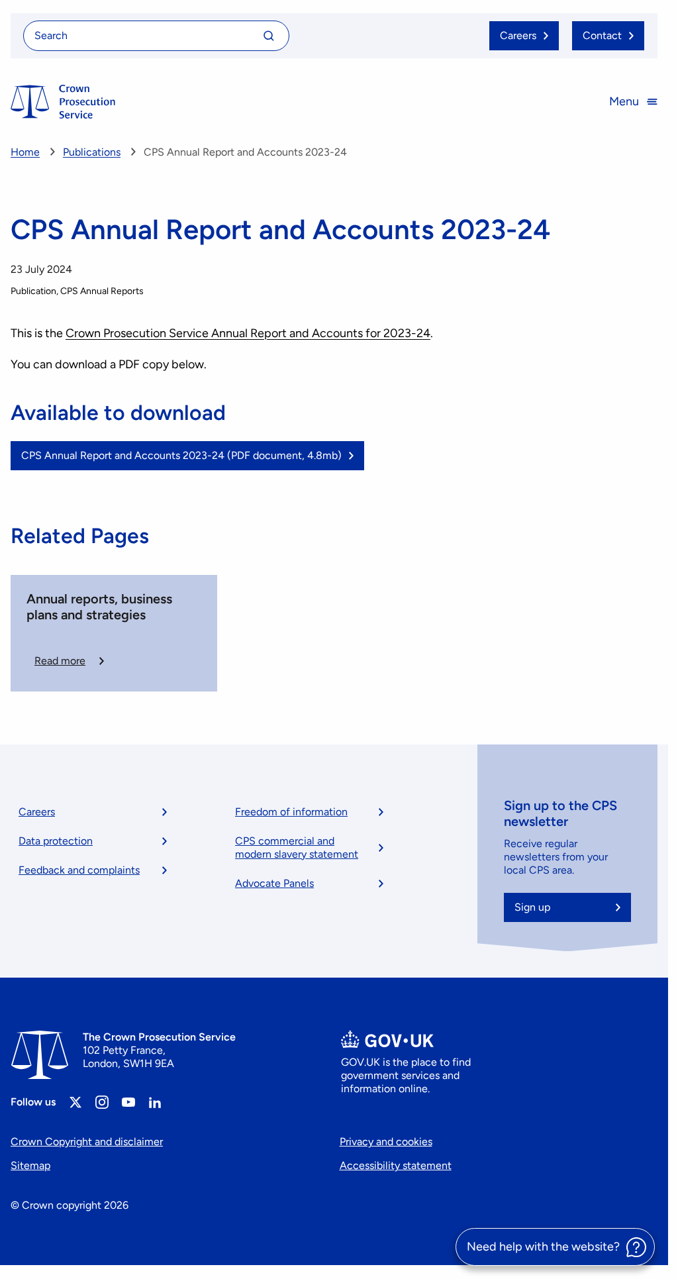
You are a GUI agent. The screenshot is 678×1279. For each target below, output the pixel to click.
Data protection (56, 841)
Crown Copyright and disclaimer (87, 1141)
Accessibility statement (396, 1165)
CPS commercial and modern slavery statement (296, 847)
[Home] (63, 102)
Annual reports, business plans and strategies (99, 607)
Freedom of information (291, 811)
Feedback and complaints (79, 870)
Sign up (532, 907)
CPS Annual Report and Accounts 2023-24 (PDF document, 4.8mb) (181, 455)
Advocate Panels (274, 883)
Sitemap (30, 1165)
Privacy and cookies (386, 1141)
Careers (37, 811)
